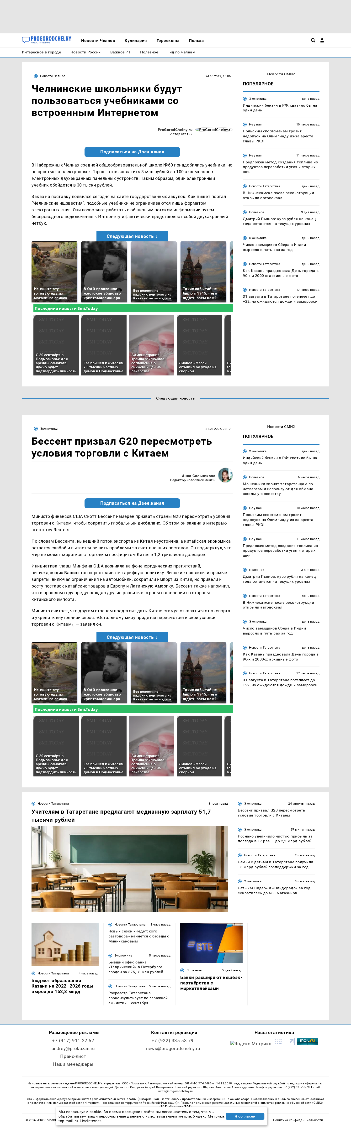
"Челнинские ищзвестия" (58, 203)
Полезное (256, 212)
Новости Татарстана (264, 186)
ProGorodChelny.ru (175, 129)
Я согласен (245, 1116)
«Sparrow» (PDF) (180, 1106)
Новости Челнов (52, 76)
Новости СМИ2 (281, 74)
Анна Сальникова (198, 475)
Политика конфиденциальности (298, 1120)
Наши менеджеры (73, 1064)
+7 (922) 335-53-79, (173, 1040)
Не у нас (255, 124)
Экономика (257, 98)
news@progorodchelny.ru (173, 1048)
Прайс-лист (73, 1056)
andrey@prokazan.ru (73, 1048)
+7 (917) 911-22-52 (73, 1040)
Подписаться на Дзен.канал (132, 152)
